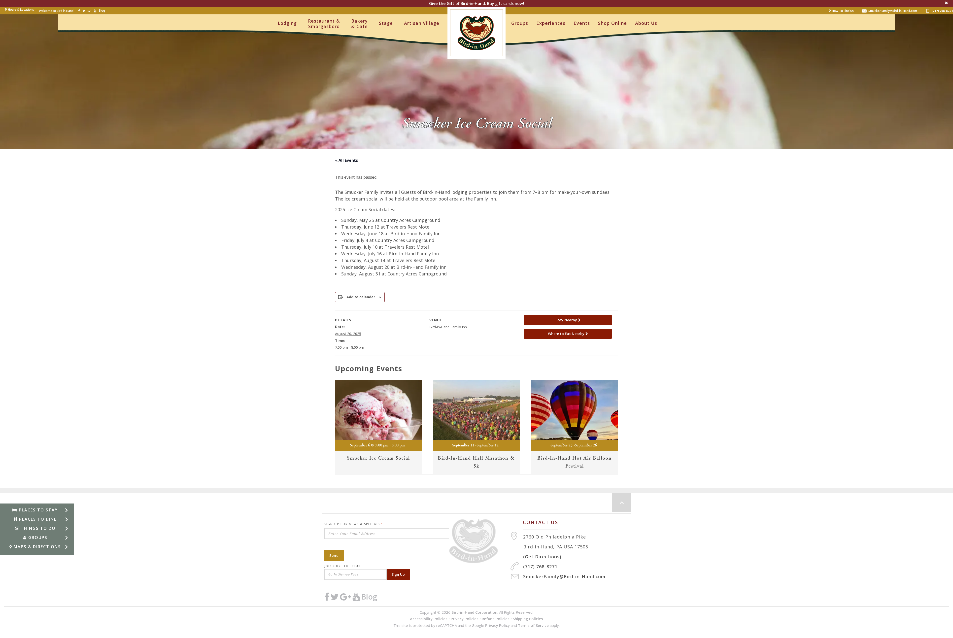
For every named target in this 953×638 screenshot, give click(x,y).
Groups (519, 23)
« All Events (346, 160)
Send (334, 555)
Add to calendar (360, 297)
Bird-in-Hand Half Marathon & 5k (476, 462)
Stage (386, 23)
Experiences (550, 23)
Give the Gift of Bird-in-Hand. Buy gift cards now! (476, 3)
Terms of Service (533, 625)
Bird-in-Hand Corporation (474, 612)
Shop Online (612, 23)
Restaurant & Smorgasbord (324, 23)
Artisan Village (421, 23)
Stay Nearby (566, 320)
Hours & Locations (21, 9)
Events (582, 23)
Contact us (540, 522)
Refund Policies (496, 618)
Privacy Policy (497, 625)
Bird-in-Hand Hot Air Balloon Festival (574, 462)
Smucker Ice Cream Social (378, 458)
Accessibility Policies (428, 618)
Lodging (287, 23)
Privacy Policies (464, 618)
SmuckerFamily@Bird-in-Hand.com (892, 11)
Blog (102, 10)
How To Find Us (843, 11)
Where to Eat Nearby (566, 333)
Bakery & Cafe (359, 23)
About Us (646, 23)
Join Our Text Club (342, 566)
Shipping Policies (528, 618)
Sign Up (398, 574)
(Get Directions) (542, 557)
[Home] (479, 541)
